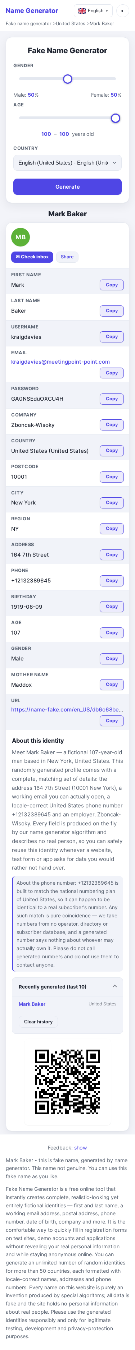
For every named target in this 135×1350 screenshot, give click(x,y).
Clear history (38, 1021)
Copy (112, 284)
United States (70, 23)
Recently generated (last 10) (53, 987)
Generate (67, 186)
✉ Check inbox (32, 256)
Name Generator (32, 10)
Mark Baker (102, 23)
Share (67, 256)
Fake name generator (28, 23)
